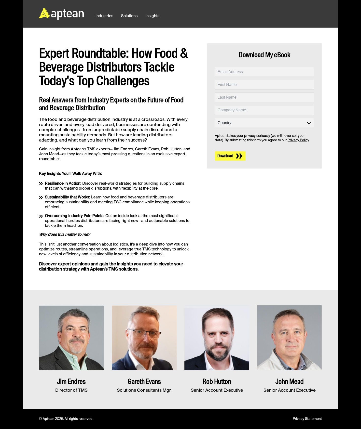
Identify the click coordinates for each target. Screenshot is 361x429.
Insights (152, 16)
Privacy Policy (298, 140)
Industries (104, 16)
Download (225, 156)
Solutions (129, 16)
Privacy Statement (307, 419)
